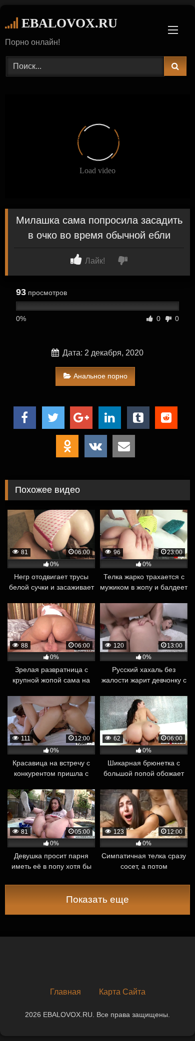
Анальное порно (101, 376)
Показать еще (97, 899)
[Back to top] (164, 1011)
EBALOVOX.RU (68, 23)
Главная (65, 992)
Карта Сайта (122, 992)
